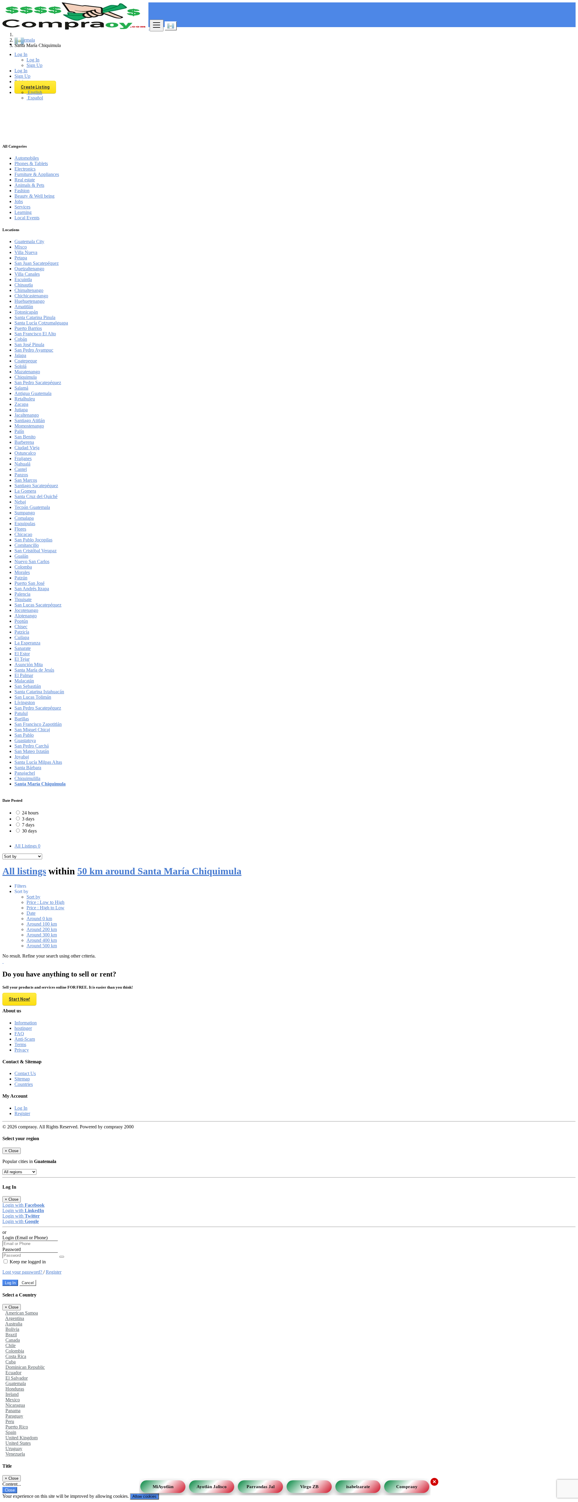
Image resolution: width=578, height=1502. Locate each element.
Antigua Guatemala (32, 393)
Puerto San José (29, 583)
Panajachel (24, 773)
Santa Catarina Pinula (34, 317)
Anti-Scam (24, 1039)
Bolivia (12, 1329)
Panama (12, 1410)
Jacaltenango (26, 415)
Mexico (12, 1399)
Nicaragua (15, 1405)
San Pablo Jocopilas (33, 539)
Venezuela (15, 1454)
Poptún (21, 621)
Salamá (21, 387)
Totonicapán (26, 312)
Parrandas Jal (261, 1484)
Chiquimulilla (27, 778)
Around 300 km (41, 934)
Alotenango (25, 615)
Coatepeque (25, 360)
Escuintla (23, 279)
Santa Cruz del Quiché (35, 496)
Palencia (22, 594)
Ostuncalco (25, 453)
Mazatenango (27, 371)
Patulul (21, 713)
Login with (23, 1205)
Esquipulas (24, 523)
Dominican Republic (25, 1367)
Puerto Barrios (28, 328)
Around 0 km (39, 918)
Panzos (21, 474)
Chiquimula (25, 377)
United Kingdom (21, 1437)
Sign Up (34, 65)
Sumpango (24, 512)
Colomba (23, 566)
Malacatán (24, 680)
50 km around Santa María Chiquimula (159, 871)
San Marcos (25, 480)
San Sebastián (27, 686)
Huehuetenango (29, 301)
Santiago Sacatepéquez (36, 485)
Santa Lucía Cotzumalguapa (41, 322)
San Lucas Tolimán (32, 697)
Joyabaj (21, 756)
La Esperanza (27, 642)
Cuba (10, 1361)
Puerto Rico (16, 1426)
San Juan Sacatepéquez (36, 263)
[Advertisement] (289, 95)
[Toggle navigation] (156, 25)
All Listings (27, 845)
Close (10, 1490)
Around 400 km (41, 940)
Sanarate (22, 648)
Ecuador (13, 1372)
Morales (22, 572)
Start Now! (19, 999)
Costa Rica (15, 1356)
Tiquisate (23, 599)
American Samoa (21, 1312)
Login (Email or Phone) (25, 1237)
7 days (28, 824)
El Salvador (16, 1378)
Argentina (14, 1318)
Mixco (20, 246)
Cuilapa (21, 637)
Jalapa (20, 355)
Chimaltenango (28, 290)
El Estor (22, 653)
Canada (12, 1340)
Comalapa (24, 518)
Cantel (20, 469)
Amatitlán (23, 306)
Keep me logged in (27, 1261)
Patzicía (21, 632)
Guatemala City (29, 241)
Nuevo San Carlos (31, 561)
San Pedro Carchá (31, 745)
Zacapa (21, 404)
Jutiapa (21, 409)
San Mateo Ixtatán (31, 751)
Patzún (20, 577)
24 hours (30, 812)
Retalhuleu (24, 398)
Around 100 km (41, 924)
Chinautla (23, 284)
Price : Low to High (45, 902)
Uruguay (13, 1448)
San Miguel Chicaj (32, 729)
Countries (23, 1084)
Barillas (21, 718)
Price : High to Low (45, 907)
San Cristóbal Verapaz (35, 550)
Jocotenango (26, 610)
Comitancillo (26, 545)
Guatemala (15, 1383)
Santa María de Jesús (34, 670)
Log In (32, 59)
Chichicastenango (31, 295)
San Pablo (24, 735)
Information (25, 1022)
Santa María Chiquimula (40, 783)
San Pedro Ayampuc (33, 350)
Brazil (11, 1334)
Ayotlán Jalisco (212, 1484)
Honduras (14, 1388)
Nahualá (22, 463)
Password (11, 1249)
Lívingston (24, 702)
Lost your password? (22, 1272)
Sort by (33, 896)
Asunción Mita (28, 664)
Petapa (20, 257)
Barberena (24, 442)
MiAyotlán (163, 1484)
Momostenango (29, 425)
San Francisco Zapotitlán (38, 724)
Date (31, 913)
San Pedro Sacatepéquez (37, 382)
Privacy (21, 1049)
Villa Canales (27, 274)
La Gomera (25, 491)
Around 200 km (41, 929)
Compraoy (407, 1484)
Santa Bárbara (27, 767)
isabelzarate (358, 1484)
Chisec (20, 626)
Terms (20, 1044)
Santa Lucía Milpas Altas (38, 762)
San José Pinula (29, 344)
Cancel (28, 1283)
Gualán (21, 556)
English (34, 92)
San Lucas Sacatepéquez (37, 604)
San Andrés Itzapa (31, 588)
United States (18, 1443)
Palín (19, 431)
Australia (13, 1323)
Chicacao (23, 534)
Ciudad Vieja (26, 447)
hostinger (23, 1028)
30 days (29, 830)
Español (34, 97)
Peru (9, 1421)
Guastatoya (25, 740)
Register (22, 1113)
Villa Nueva (25, 252)
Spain (10, 1432)
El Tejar (22, 659)
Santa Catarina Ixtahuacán (39, 691)
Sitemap (22, 1078)
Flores (20, 529)
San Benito (25, 436)
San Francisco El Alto (35, 333)
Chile (10, 1345)
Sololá (20, 366)
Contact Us (25, 1073)
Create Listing (35, 87)
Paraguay (14, 1416)
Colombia (14, 1350)
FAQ (19, 1033)
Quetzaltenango (29, 268)
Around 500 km (41, 945)
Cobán (20, 339)
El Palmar (23, 675)
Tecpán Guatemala (32, 507)
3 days (28, 818)
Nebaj (20, 501)
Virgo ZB (309, 1484)
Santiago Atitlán (29, 420)
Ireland (12, 1394)
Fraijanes (23, 458)
